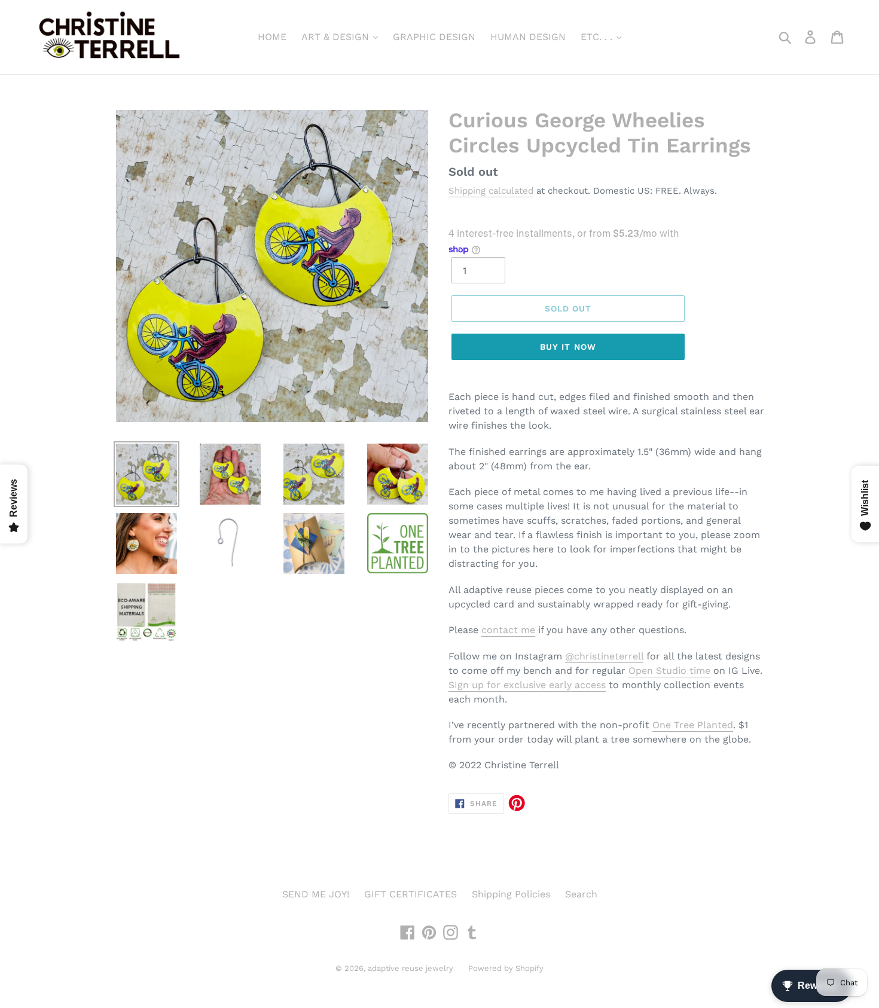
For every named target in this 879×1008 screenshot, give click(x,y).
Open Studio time (669, 670)
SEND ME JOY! (315, 894)
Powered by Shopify (506, 968)
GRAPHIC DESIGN (434, 36)
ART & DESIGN (336, 36)
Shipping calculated (490, 190)
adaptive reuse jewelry (410, 968)
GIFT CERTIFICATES (410, 894)
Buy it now (568, 347)
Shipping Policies (511, 894)
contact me (508, 630)
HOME (272, 36)
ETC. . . (598, 36)
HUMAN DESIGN (528, 36)
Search (581, 894)
